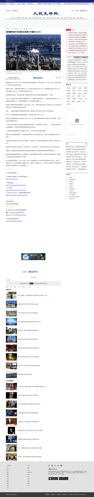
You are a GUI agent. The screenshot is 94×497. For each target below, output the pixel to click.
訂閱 (39, 283)
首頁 (13, 17)
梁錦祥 (74, 90)
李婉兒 (74, 98)
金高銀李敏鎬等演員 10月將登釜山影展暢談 (77, 32)
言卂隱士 (80, 98)
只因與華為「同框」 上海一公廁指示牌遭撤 (78, 73)
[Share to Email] (42, 78)
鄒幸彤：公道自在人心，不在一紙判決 (76, 52)
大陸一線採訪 (72, 194)
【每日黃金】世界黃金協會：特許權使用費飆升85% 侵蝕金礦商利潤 (77, 60)
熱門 (27, 17)
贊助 (72, 10)
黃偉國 (68, 93)
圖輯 (28, 483)
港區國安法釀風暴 (73, 192)
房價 (15, 286)
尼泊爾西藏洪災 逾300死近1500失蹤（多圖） (78, 80)
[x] (58, 465)
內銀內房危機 (72, 189)
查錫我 (78, 101)
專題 (8, 483)
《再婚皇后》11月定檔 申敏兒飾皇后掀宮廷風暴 (78, 39)
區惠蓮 (68, 104)
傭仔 (74, 96)
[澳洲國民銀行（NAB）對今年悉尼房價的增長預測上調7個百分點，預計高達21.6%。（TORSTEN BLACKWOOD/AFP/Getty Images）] (33, 52)
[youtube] (61, 465)
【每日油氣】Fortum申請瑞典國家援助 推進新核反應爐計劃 (78, 44)
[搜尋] (87, 10)
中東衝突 (71, 185)
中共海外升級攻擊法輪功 (74, 196)
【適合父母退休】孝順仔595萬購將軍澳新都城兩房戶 (77, 46)
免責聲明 (59, 494)
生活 (54, 17)
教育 (78, 17)
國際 (37, 17)
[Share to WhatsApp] (40, 78)
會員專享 (18, 17)
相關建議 (47, 494)
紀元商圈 (77, 10)
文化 (61, 17)
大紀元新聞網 (15, 28)
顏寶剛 (74, 93)
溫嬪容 (73, 101)
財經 (40, 17)
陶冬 (68, 101)
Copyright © (70, 494)
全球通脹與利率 (72, 179)
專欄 (48, 17)
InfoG (44, 17)
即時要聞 (8, 28)
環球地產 (26, 28)
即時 (23, 17)
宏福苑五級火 (72, 198)
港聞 (30, 17)
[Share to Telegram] (38, 78)
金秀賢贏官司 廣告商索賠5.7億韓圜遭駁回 (77, 37)
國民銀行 (24, 286)
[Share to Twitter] (36, 78)
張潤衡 (78, 96)
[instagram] (49, 465)
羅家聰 (85, 90)
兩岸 (33, 17)
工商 (28, 485)
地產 (21, 28)
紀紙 (71, 17)
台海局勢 (71, 181)
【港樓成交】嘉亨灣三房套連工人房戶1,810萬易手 (78, 48)
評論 (51, 17)
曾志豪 (68, 88)
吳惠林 (68, 98)
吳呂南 (80, 90)
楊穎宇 (80, 93)
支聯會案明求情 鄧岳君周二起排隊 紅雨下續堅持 (78, 71)
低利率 (29, 286)
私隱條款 (64, 494)
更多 (84, 101)
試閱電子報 (8, 10)
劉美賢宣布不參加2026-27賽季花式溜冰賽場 (78, 69)
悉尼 (19, 286)
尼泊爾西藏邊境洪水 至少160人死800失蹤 (78, 62)
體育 (74, 17)
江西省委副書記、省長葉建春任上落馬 (76, 41)
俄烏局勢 (71, 187)
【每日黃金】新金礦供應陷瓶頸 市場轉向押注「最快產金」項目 (78, 35)
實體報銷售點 (15, 10)
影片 (8, 467)
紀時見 (70, 177)
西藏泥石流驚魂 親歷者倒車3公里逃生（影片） (77, 77)
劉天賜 (80, 88)
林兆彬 (68, 96)
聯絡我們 (53, 494)
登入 (31, 283)
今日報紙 (9, 465)
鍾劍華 (74, 88)
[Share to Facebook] (34, 78)
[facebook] (52, 465)
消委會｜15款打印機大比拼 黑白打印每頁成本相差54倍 (78, 66)
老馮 (86, 98)
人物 (8, 487)
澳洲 (11, 286)
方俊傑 (85, 88)
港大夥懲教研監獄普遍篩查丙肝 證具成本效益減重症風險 (78, 50)
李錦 (84, 96)
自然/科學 (66, 17)
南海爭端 (71, 183)
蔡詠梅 (85, 93)
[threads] (55, 465)
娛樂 (81, 17)
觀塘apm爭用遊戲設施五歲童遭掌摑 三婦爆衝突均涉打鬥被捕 (78, 64)
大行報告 (71, 191)
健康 (58, 17)
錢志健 (68, 90)
